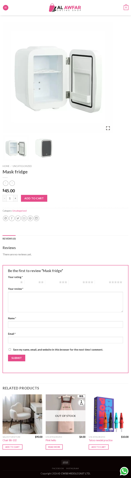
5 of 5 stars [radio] (102, 282)
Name (12, 318)
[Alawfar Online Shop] (65, 7)
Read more (54, 447)
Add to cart (34, 198)
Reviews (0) (9, 238)
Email (12, 333)
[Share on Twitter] (18, 218)
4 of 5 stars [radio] (75, 282)
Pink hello (51, 440)
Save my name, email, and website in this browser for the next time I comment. (58, 349)
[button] (108, 79)
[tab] (9, 238)
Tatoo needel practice (101, 440)
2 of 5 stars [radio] (31, 282)
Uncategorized (22, 166)
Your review (15, 288)
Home (6, 166)
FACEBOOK (58, 468)
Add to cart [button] (12, 447)
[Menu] (5, 8)
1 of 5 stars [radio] (13, 282)
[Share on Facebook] (12, 218)
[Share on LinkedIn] (36, 218)
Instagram (72, 468)
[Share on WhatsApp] (6, 218)
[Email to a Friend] (24, 218)
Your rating (15, 277)
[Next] (128, 425)
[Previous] (2, 425)
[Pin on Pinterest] (30, 218)
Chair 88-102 (10, 440)
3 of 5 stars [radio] (52, 282)
